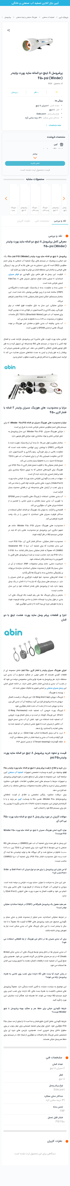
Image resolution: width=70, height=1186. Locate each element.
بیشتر (35, 154)
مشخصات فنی (42, 221)
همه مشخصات (55, 125)
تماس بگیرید (35, 163)
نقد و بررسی (60, 221)
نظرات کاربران (23, 221)
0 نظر (36, 92)
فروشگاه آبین (63, 17)
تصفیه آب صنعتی (48, 17)
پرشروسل (7, 17)
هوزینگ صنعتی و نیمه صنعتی (26, 17)
